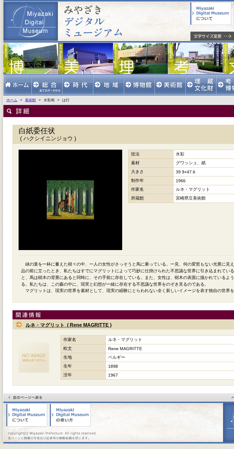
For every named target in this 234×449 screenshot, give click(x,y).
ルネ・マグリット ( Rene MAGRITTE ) (69, 325)
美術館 (30, 100)
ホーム (11, 100)
